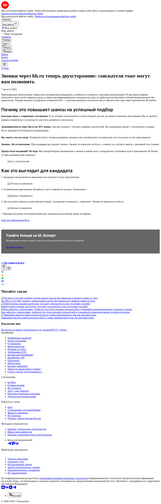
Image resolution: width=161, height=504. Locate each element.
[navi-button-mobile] (4, 64)
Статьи (5, 68)
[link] (6, 47)
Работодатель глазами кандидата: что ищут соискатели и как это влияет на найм (44, 306)
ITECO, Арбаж (58, 329)
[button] (4, 54)
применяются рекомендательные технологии (63, 478)
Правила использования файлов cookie (55, 16)
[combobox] (15, 494)
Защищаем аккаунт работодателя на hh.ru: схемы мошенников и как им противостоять (47, 317)
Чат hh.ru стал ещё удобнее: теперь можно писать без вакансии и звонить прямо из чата (48, 301)
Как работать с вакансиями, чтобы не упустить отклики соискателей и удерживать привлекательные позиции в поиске (65, 312)
